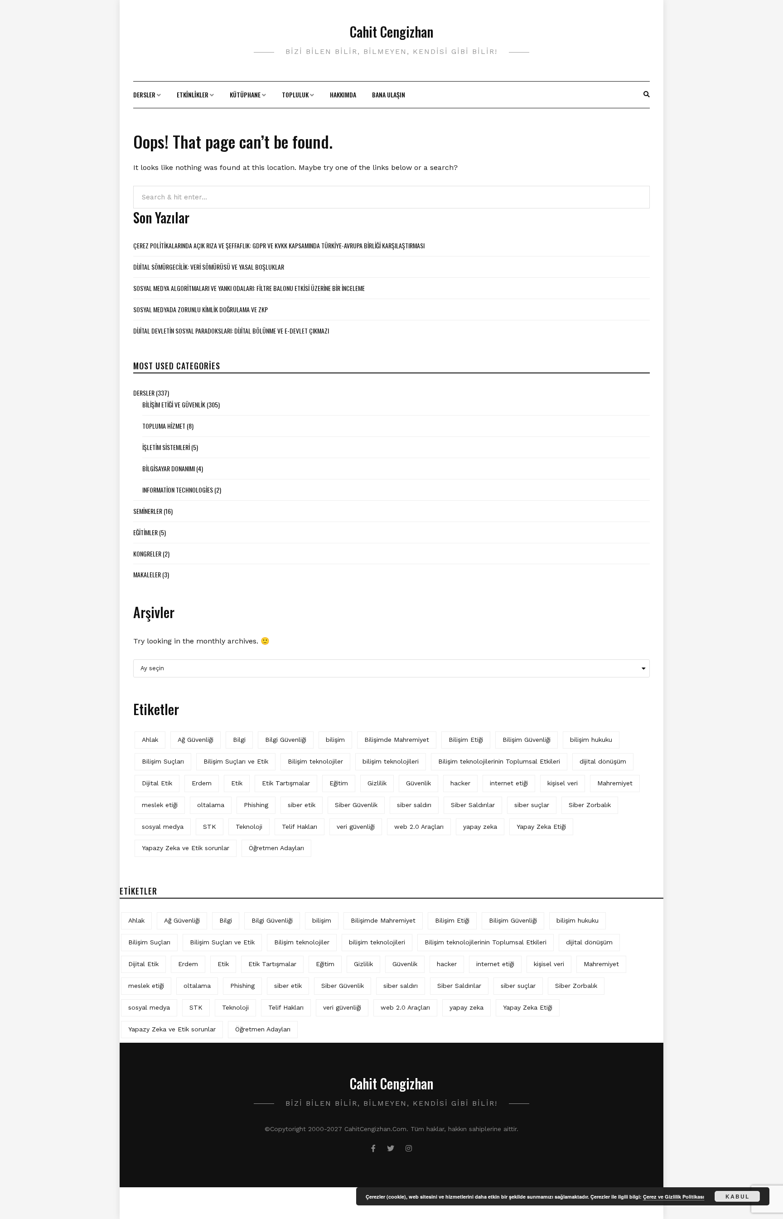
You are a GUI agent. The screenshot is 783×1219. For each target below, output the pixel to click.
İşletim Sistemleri (166, 447)
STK (209, 826)
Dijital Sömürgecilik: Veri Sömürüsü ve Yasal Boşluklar (208, 266)
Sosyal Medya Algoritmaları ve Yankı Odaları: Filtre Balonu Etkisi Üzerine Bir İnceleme (249, 288)
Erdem (202, 783)
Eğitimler (145, 532)
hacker (460, 783)
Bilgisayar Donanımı (168, 468)
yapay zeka (480, 826)
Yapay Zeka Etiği (541, 826)
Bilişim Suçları (163, 761)
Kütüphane (245, 94)
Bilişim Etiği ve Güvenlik (173, 404)
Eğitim (338, 783)
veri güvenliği (356, 826)
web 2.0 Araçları (419, 826)
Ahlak (150, 739)
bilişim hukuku (591, 739)
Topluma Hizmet (163, 426)
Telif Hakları (299, 826)
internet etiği (509, 783)
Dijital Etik (157, 783)
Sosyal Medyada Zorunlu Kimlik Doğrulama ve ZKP (200, 309)
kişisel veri (562, 783)
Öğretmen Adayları (276, 847)
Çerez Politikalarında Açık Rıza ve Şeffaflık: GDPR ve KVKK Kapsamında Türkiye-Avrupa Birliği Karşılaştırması (279, 245)
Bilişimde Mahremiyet (396, 739)
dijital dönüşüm (603, 761)
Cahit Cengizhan (391, 31)
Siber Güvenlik (356, 804)
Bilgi (239, 739)
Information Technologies (177, 489)
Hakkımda (343, 94)
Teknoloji (249, 826)
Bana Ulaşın (388, 94)
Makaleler (147, 574)
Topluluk (295, 94)
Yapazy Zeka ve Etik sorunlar (185, 847)
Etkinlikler (192, 94)
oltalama (210, 804)
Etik (236, 783)
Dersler (144, 94)
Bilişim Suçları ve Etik (235, 761)
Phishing (256, 804)
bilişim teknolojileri (390, 761)
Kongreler (147, 553)
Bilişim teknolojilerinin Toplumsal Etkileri (499, 761)
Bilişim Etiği (466, 739)
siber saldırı (414, 804)
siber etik (301, 804)
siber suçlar (531, 804)
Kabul (737, 1196)
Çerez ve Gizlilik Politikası (673, 1196)
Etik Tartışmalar (286, 783)
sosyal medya (163, 826)
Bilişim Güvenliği (527, 739)
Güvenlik (418, 783)
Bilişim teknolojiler (315, 761)
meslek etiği (160, 804)
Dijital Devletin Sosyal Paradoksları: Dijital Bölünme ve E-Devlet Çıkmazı (231, 330)
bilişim (335, 739)
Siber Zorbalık (590, 804)
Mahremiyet (615, 783)
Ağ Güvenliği (195, 739)
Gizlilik (377, 783)
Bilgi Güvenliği (285, 739)
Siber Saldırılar (473, 804)
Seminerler (147, 511)
